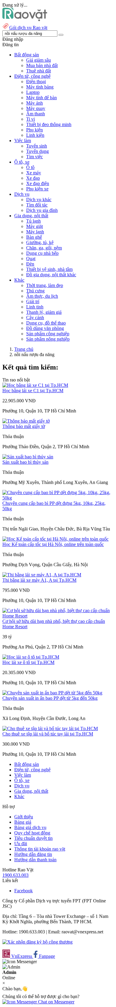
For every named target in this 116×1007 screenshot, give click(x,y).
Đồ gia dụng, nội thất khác (51, 274)
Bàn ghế (34, 237)
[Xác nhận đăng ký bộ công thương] (37, 941)
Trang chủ (23, 349)
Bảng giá (22, 822)
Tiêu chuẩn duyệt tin (33, 838)
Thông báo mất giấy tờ (23, 426)
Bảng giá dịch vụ (30, 827)
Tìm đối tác (37, 204)
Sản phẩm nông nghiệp (48, 339)
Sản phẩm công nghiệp (47, 333)
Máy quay (35, 108)
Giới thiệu (23, 816)
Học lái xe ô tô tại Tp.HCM (28, 662)
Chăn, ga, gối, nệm (44, 247)
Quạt (30, 258)
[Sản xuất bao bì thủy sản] (27, 456)
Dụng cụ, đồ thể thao (46, 322)
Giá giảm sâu (38, 60)
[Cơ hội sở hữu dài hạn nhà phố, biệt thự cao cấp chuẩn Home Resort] (58, 615)
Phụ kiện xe (37, 188)
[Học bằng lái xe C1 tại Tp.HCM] (35, 385)
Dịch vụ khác (38, 199)
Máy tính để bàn (41, 97)
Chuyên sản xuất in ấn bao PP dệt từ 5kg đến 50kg (50, 698)
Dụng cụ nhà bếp (42, 253)
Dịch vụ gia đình (42, 210)
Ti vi (30, 119)
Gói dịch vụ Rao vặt (28, 27)
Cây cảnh (35, 317)
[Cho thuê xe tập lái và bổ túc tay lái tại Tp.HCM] (50, 728)
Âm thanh (35, 113)
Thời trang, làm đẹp (44, 285)
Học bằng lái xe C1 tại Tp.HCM (32, 390)
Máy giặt (34, 226)
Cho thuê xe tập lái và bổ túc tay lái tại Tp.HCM (47, 733)
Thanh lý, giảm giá (44, 312)
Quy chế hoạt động (32, 832)
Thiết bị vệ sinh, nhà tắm (49, 269)
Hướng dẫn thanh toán (35, 859)
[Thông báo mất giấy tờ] (26, 420)
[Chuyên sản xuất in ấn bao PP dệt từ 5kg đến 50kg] (52, 692)
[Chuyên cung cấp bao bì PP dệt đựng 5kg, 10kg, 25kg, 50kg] (58, 497)
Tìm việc (34, 156)
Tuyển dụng (37, 151)
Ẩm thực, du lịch (42, 296)
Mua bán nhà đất (42, 65)
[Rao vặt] (24, 19)
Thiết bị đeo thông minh (48, 124)
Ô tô (30, 167)
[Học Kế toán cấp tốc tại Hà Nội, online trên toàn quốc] (55, 538)
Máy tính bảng (40, 86)
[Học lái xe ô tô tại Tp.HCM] (30, 657)
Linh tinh (34, 306)
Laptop (33, 92)
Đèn (30, 263)
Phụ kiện (34, 129)
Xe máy (33, 172)
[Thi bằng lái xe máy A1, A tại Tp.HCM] (41, 574)
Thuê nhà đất (38, 70)
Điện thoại (36, 81)
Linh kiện (35, 135)
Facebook (23, 890)
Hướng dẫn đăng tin (33, 854)
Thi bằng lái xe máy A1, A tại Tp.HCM (39, 580)
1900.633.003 (15, 875)
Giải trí (32, 301)
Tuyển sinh (36, 145)
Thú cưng (35, 290)
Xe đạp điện (37, 183)
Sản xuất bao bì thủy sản (25, 462)
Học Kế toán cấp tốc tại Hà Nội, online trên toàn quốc (53, 544)
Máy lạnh (35, 231)
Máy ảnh (34, 102)
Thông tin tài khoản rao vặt (39, 848)
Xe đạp (33, 178)
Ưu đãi (20, 843)
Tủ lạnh (33, 221)
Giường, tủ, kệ (40, 242)
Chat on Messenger (55, 1001)
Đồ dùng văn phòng (45, 328)
